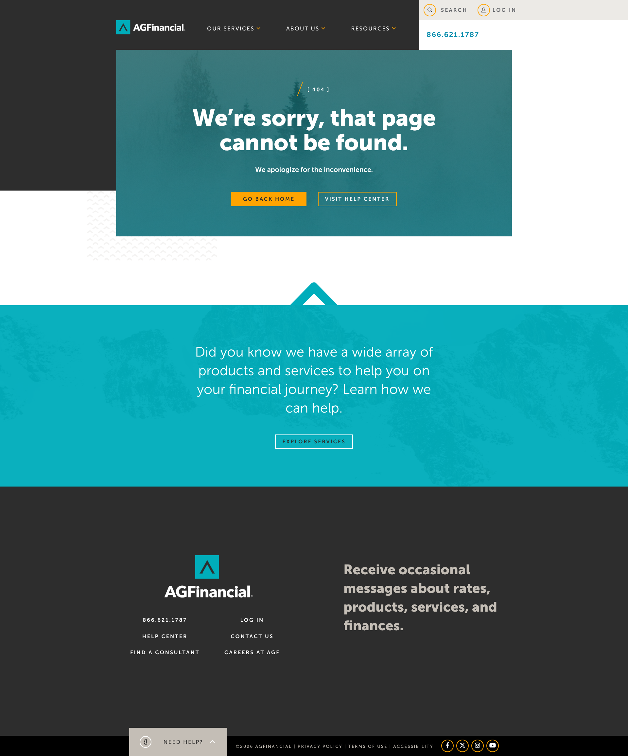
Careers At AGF (252, 652)
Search (453, 10)
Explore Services (314, 442)
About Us (303, 29)
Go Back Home (269, 199)
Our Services (230, 29)
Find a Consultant (165, 652)
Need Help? (182, 742)
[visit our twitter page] (462, 746)
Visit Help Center (357, 199)
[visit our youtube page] (492, 746)
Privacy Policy (320, 746)
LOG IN (505, 10)
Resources (370, 29)
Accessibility (413, 746)
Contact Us (252, 636)
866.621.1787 (453, 35)
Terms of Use (368, 746)
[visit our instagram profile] (477, 746)
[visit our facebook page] (447, 746)
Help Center (165, 636)
